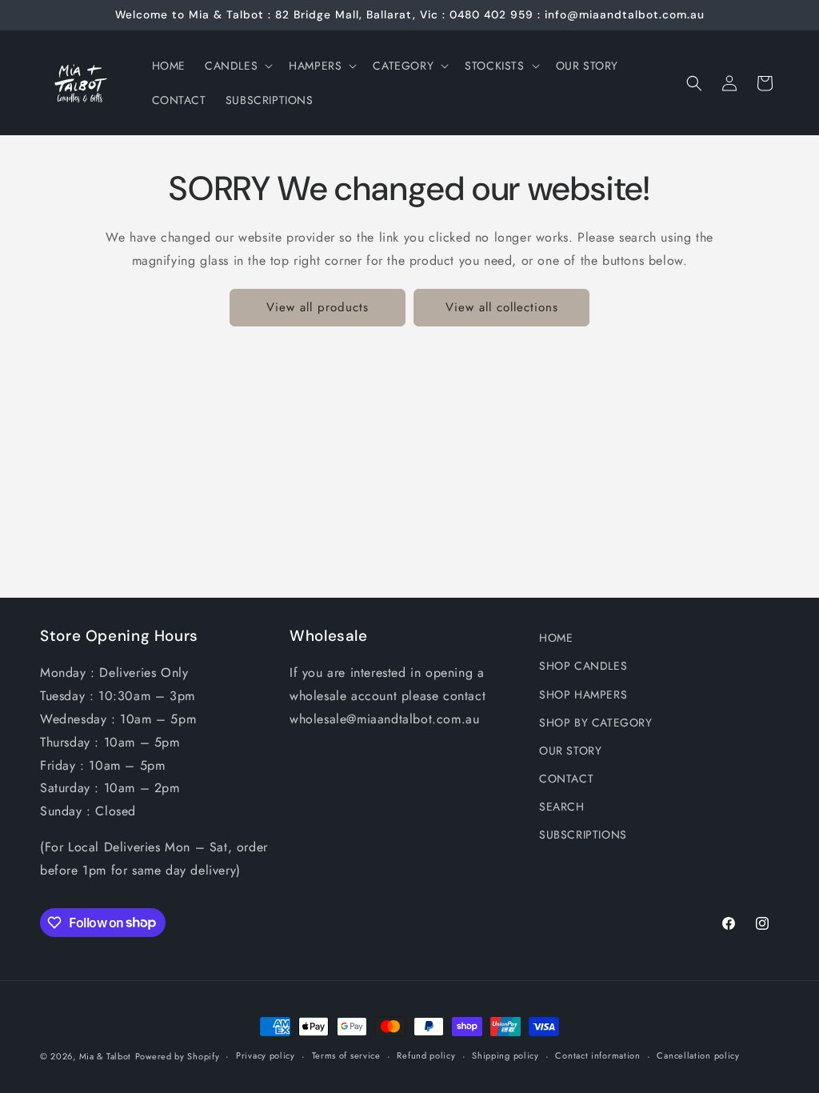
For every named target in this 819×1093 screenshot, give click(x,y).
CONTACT (566, 779)
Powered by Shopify (177, 1056)
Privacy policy (265, 1055)
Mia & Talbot (105, 1056)
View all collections (501, 307)
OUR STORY (570, 751)
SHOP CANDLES (583, 666)
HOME (556, 638)
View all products (317, 307)
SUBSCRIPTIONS (583, 835)
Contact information (597, 1055)
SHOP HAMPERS (583, 695)
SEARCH (562, 807)
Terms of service (346, 1055)
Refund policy (426, 1055)
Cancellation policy (698, 1055)
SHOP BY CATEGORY (596, 723)
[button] (237, 65)
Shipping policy (505, 1055)
